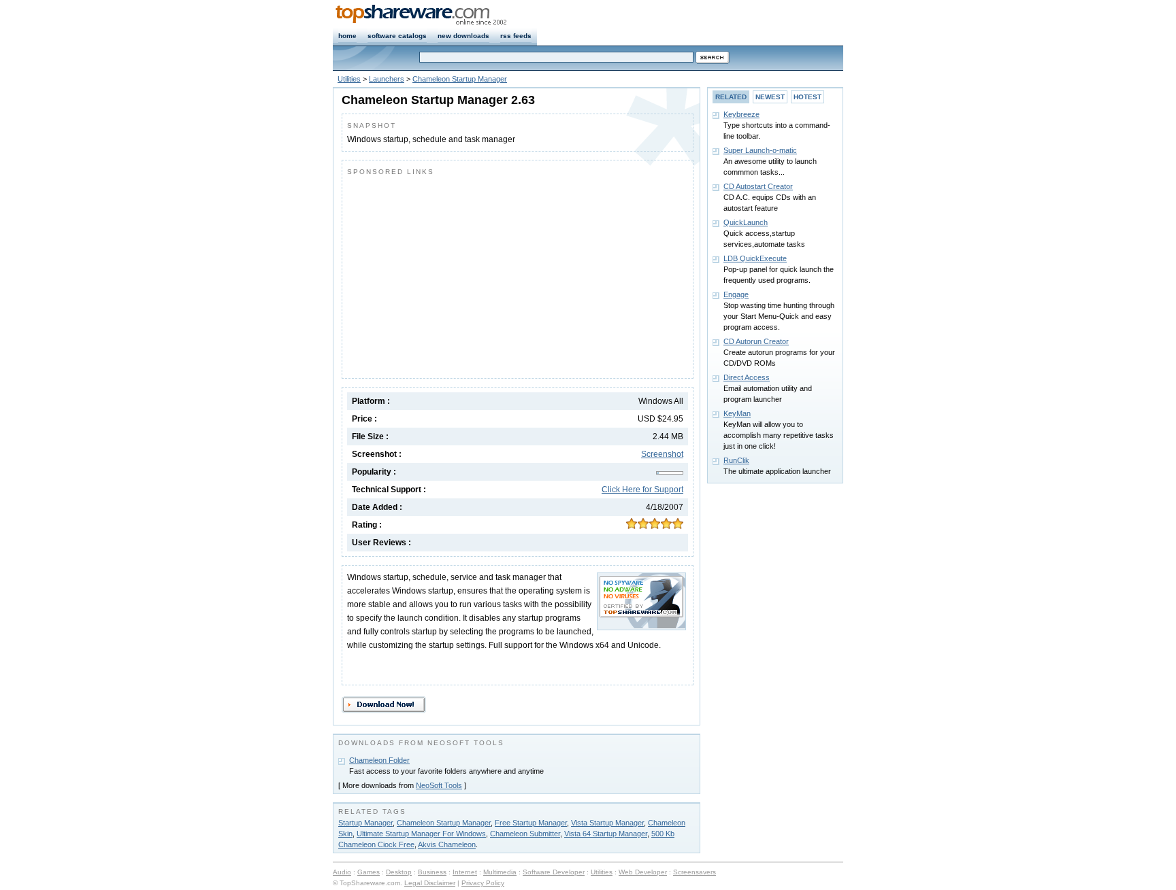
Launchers (386, 79)
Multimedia (500, 872)
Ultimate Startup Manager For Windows (421, 833)
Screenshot (662, 454)
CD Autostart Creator (758, 186)
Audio (342, 872)
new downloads (463, 35)
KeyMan (737, 413)
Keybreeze (741, 114)
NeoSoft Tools (439, 785)
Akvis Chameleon (447, 844)
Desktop (399, 872)
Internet (465, 872)
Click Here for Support (642, 489)
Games (368, 872)
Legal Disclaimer (429, 883)
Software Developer (554, 872)
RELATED (731, 97)
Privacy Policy (482, 883)
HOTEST (807, 97)
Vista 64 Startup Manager (605, 833)
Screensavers (694, 872)
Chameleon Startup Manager (459, 79)
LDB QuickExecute (755, 258)
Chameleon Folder (379, 760)
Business (432, 872)
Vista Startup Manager (607, 823)
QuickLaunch (745, 222)
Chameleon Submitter (525, 833)
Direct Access (746, 377)
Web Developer (643, 872)
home (347, 35)
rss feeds (516, 35)
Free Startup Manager (531, 823)
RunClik (736, 460)
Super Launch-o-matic (760, 150)
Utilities (349, 79)
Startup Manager (365, 823)
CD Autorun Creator (756, 341)
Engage (736, 294)
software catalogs (397, 35)
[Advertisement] (461, 274)
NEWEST (770, 97)
